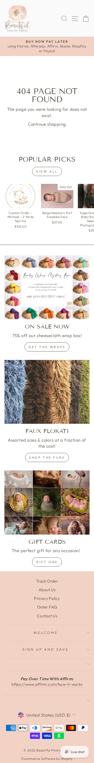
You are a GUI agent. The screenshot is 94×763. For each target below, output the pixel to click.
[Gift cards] (47, 502)
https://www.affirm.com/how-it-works (47, 684)
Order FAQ (47, 607)
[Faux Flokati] (47, 392)
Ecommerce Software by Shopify (46, 758)
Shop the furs (47, 457)
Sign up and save (45, 649)
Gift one (47, 562)
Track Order (47, 581)
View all (47, 171)
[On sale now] (47, 287)
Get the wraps (47, 347)
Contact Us (47, 615)
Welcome (45, 632)
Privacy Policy (47, 598)
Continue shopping (47, 124)
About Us (47, 589)
